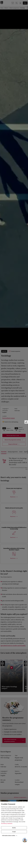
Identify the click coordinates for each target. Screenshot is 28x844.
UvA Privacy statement (6, 823)
